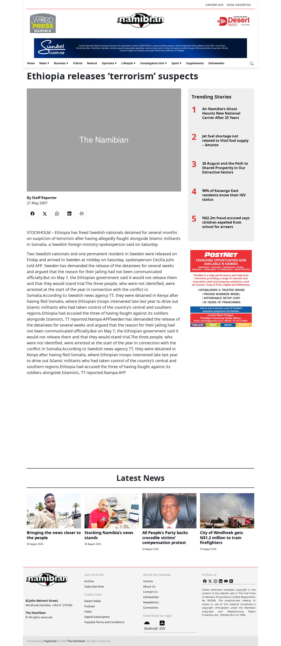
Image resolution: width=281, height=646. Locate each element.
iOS (162, 628)
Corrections (150, 608)
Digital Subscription (239, 4)
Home (31, 63)
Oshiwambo (216, 63)
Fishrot (77, 63)
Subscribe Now (214, 4)
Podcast (89, 606)
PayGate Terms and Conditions (104, 622)
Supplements (195, 63)
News (43, 63)
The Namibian (76, 641)
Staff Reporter (44, 197)
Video (88, 611)
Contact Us (150, 592)
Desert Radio (92, 601)
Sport (175, 63)
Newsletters (151, 602)
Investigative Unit (152, 63)
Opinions (108, 63)
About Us (149, 586)
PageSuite (50, 641)
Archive (89, 581)
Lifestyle (127, 63)
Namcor (92, 63)
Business (60, 63)
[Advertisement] (104, 389)
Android (151, 628)
